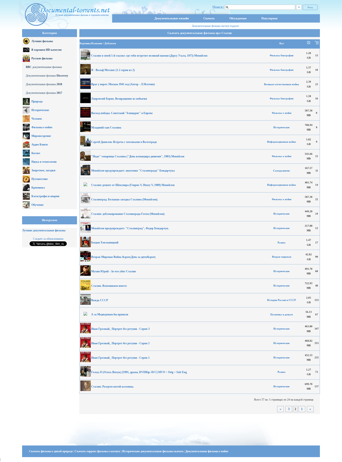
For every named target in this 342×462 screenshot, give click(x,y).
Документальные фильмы (47, 75)
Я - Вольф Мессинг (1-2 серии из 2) (113, 70)
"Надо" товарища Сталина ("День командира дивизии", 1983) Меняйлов (137, 156)
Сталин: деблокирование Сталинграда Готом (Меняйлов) (127, 214)
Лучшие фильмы (42, 41)
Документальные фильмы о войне (206, 451)
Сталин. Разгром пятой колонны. (112, 386)
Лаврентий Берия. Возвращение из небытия (119, 98)
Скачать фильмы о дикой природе (51, 451)
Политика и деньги (281, 314)
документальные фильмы (44, 67)
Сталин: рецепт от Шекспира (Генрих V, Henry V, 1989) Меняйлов (132, 185)
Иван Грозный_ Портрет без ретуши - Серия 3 (120, 328)
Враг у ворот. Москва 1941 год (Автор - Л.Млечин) (123, 84)
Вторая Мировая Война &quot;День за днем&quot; (123, 257)
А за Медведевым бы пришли (109, 314)
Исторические (40, 110)
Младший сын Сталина (106, 127)
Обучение (37, 204)
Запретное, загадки (43, 170)
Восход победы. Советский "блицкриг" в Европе (122, 113)
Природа (37, 101)
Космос (35, 153)
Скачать (209, 18)
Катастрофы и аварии (45, 196)
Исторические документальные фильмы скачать (153, 451)
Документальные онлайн (171, 18)
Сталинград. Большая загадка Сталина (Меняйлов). (124, 199)
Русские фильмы (41, 58)
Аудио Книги (39, 144)
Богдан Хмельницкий (104, 242)
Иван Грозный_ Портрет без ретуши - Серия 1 (120, 357)
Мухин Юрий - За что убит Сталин (113, 271)
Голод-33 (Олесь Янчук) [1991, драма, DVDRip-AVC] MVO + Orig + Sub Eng (139, 372)
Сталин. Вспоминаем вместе (109, 285)
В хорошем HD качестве (46, 49)
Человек (36, 118)
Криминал (38, 187)
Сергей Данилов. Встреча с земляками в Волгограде (124, 142)
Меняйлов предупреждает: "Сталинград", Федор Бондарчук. (130, 228)
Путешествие (39, 179)
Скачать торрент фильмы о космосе (98, 451)
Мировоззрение (41, 136)
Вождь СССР (99, 300)
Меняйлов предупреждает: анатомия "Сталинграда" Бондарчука (133, 170)
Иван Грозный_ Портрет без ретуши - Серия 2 (120, 343)
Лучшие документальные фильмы (43, 230)
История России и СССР (281, 300)
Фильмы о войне (41, 127)
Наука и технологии (44, 161)
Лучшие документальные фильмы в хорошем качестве (82, 15)
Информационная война (281, 142)
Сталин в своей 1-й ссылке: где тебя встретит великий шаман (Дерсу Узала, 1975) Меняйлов (149, 55)
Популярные (269, 18)
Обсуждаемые (238, 18)
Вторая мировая (281, 257)
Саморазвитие (281, 170)
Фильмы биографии (281, 55)
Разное (281, 242)
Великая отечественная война (281, 84)
